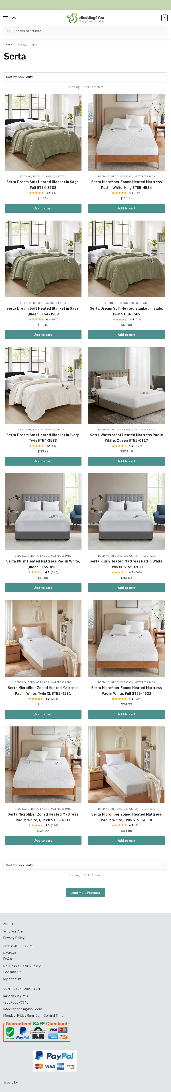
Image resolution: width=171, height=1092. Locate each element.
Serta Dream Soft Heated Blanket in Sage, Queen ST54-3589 (42, 311)
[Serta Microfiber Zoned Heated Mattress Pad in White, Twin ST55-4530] (126, 764)
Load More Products (86, 893)
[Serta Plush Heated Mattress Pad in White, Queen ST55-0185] (43, 511)
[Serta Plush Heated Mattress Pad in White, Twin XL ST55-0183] (126, 511)
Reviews (9, 953)
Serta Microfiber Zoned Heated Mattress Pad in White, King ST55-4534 (126, 185)
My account (12, 979)
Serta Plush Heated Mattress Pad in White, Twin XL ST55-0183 (126, 564)
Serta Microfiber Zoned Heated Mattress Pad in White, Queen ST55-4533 (43, 817)
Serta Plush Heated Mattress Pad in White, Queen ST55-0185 (43, 564)
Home (8, 45)
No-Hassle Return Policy (22, 966)
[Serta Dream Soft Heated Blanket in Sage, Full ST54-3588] (43, 132)
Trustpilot (10, 1082)
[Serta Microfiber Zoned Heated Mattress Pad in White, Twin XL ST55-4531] (43, 638)
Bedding (25, 176)
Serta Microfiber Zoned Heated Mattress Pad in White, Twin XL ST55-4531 (43, 690)
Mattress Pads (144, 176)
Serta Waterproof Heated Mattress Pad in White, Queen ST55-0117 (126, 438)
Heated (61, 176)
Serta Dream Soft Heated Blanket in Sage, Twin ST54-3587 (126, 311)
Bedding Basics (43, 176)
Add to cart (43, 208)
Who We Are (13, 931)
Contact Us (12, 972)
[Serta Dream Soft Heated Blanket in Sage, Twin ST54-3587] (126, 259)
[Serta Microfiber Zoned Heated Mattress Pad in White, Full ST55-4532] (126, 638)
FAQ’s (7, 959)
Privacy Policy (13, 938)
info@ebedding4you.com (22, 1009)
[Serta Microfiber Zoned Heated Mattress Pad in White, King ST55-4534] (126, 132)
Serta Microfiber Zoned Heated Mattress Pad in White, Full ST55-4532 (126, 690)
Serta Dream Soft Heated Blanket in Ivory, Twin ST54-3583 (42, 438)
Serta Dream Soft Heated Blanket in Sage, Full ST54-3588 (42, 185)
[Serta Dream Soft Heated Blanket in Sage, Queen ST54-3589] (43, 259)
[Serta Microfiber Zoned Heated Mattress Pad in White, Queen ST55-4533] (43, 764)
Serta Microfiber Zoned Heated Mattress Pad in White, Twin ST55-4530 (126, 817)
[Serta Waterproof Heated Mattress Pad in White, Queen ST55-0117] (126, 385)
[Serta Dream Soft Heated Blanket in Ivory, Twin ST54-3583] (43, 385)
